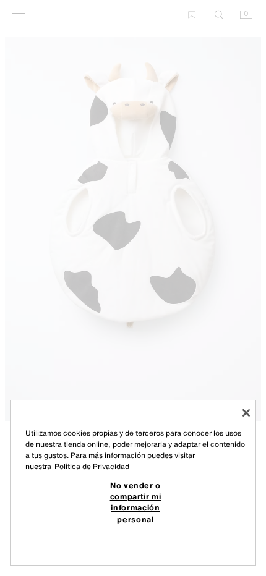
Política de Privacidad (91, 466)
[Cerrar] (246, 412)
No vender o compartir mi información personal (135, 502)
